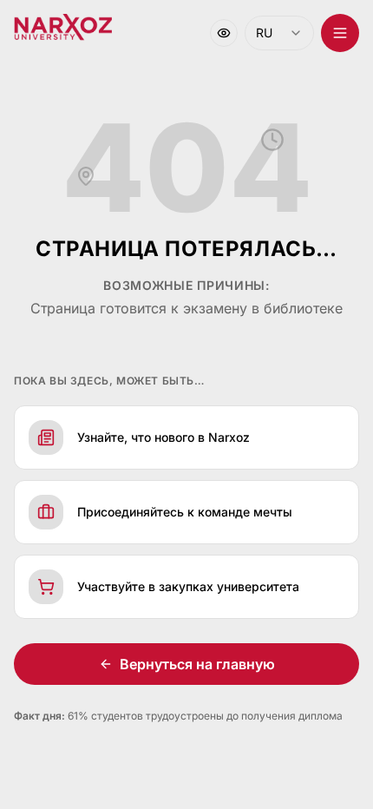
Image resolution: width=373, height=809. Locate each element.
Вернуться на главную (197, 664)
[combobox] (279, 33)
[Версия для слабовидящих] (224, 33)
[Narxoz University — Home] (63, 28)
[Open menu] (340, 33)
